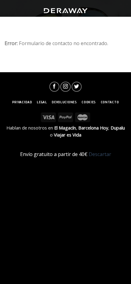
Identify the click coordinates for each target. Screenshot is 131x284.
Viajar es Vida (67, 135)
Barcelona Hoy (93, 128)
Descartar (100, 154)
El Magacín (65, 128)
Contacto (110, 102)
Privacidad (22, 102)
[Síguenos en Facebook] (54, 87)
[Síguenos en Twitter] (77, 87)
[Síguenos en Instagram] (65, 87)
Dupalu (118, 128)
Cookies (89, 102)
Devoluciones (64, 102)
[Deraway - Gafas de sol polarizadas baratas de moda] (65, 10)
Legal (42, 102)
